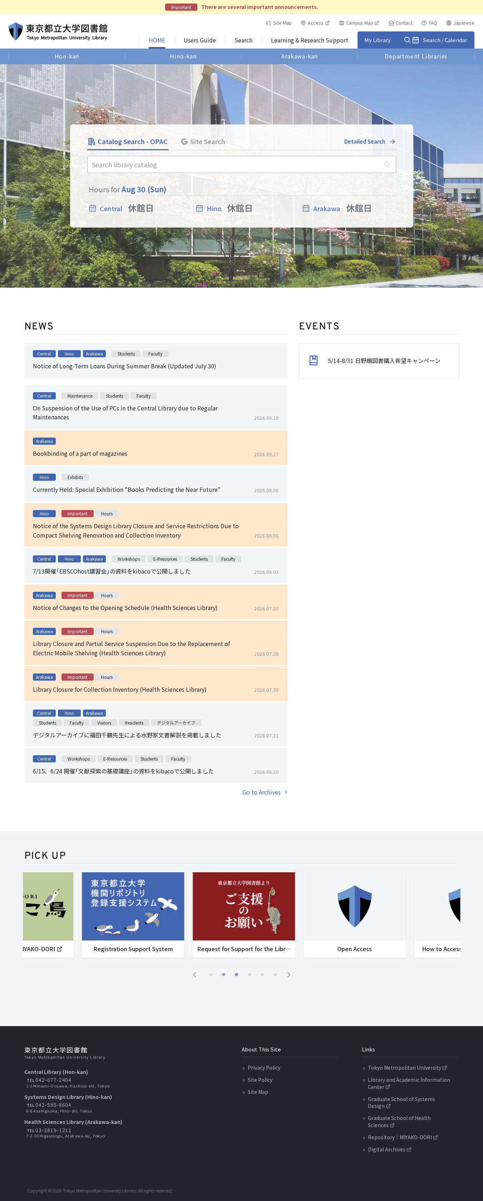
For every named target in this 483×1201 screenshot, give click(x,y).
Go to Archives (261, 792)
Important (78, 513)
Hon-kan (67, 56)
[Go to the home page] (58, 31)
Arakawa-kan (299, 56)
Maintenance (80, 396)
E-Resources (165, 559)
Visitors (104, 723)
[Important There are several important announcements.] (241, 7)
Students (126, 353)
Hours (107, 513)
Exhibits (75, 477)
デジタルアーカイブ (176, 723)
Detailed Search (364, 141)
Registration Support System (90, 948)
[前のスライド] (194, 974)
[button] (210, 974)
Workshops (129, 559)
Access (316, 22)
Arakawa (94, 353)
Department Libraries (416, 56)
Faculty (155, 353)
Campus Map (359, 22)
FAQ (433, 22)
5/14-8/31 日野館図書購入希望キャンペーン (384, 360)
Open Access (312, 948)
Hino (69, 353)
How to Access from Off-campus (423, 948)
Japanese (463, 22)
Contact (404, 22)
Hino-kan (183, 56)
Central (44, 353)
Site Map (282, 22)
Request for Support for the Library (203, 948)
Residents (134, 723)
